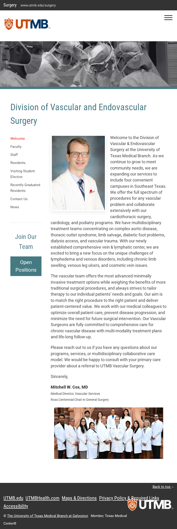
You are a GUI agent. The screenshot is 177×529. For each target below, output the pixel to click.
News (14, 207)
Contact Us (19, 199)
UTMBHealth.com (42, 498)
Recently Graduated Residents (25, 188)
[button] (168, 17)
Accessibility (15, 506)
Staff (14, 155)
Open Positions (25, 266)
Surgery (10, 5)
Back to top (162, 487)
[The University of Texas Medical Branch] (27, 26)
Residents (18, 163)
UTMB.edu (13, 498)
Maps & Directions (79, 498)
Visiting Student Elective (22, 174)
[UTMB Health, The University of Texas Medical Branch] (150, 506)
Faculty (15, 147)
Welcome (17, 139)
